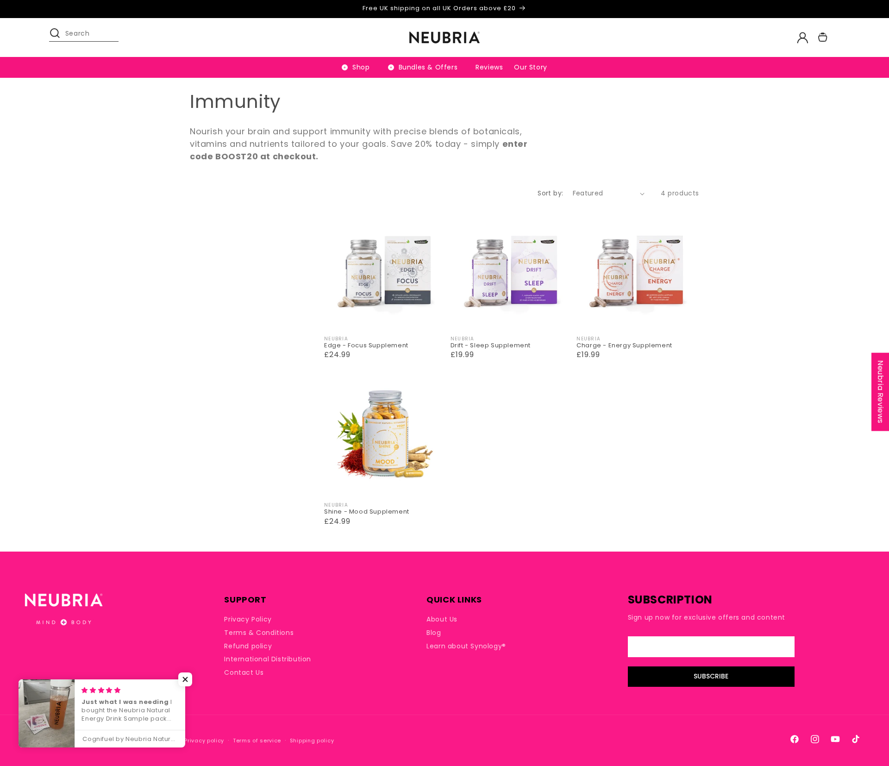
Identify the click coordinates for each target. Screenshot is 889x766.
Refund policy (248, 646)
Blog (433, 632)
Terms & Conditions (259, 632)
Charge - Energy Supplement (624, 346)
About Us (441, 619)
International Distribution (267, 659)
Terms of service (257, 740)
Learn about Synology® (466, 646)
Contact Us (243, 672)
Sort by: (550, 193)
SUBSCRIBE (711, 676)
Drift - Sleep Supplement (491, 346)
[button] (59, 37)
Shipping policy (312, 740)
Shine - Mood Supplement (366, 512)
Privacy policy (204, 740)
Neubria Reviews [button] (880, 392)
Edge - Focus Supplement (366, 346)
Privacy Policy (247, 619)
